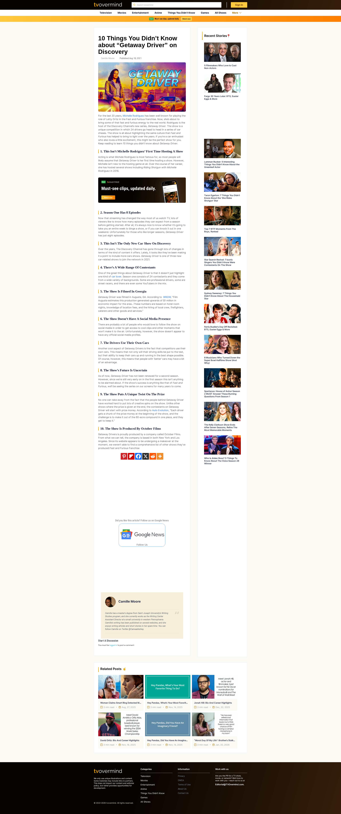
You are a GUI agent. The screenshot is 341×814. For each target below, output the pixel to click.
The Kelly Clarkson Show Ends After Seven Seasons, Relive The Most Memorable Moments (220, 427)
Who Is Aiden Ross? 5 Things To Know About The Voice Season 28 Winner (221, 461)
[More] (160, 456)
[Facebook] (138, 456)
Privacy (181, 776)
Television (106, 12)
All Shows (220, 12)
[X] (145, 456)
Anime (158, 12)
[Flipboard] (131, 456)
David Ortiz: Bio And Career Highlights (119, 740)
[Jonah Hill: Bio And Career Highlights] (214, 687)
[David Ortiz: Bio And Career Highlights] (120, 724)
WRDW (167, 297)
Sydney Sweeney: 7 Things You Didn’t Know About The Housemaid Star (222, 296)
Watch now (186, 19)
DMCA (181, 780)
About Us (182, 789)
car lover (116, 276)
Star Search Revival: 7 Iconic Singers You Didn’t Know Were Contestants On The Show (219, 262)
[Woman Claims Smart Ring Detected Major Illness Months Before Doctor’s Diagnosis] (120, 687)
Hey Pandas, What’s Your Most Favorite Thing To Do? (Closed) (179, 702)
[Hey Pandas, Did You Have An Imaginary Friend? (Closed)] (167, 724)
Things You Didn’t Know (181, 12)
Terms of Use (184, 784)
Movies (122, 12)
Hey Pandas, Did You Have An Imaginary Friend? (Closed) (176, 740)
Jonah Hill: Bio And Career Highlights (213, 702)
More (235, 12)
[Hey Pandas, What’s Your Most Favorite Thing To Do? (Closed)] (167, 687)
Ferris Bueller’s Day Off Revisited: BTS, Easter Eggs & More (221, 328)
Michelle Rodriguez (133, 115)
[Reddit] (152, 456)
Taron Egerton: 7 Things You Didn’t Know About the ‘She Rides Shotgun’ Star (222, 198)
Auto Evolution (160, 410)
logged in (113, 645)
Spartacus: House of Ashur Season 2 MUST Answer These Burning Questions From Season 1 (222, 394)
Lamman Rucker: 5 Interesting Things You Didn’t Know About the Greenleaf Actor (221, 164)
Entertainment (140, 12)
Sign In (239, 4)
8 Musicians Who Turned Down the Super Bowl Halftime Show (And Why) (222, 360)
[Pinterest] (124, 456)
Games (205, 12)
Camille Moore (107, 58)
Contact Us (183, 793)
